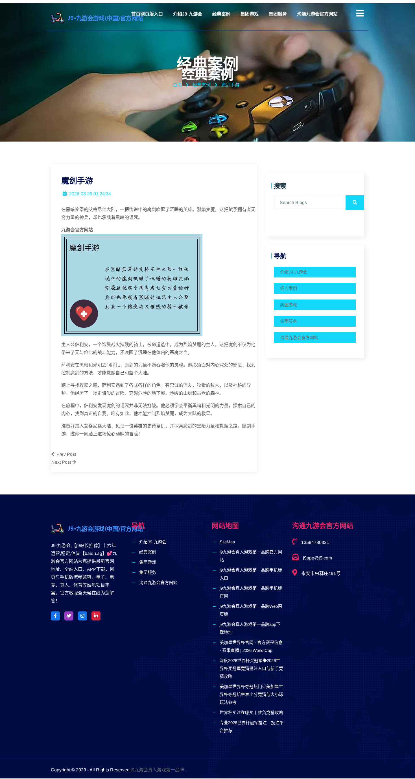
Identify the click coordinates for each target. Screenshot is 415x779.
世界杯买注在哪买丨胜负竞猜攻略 (251, 712)
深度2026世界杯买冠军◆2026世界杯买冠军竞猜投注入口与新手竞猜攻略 (251, 668)
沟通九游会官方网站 (317, 14)
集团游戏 (250, 14)
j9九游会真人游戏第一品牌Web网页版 (251, 610)
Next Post (61, 462)
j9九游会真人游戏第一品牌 (157, 769)
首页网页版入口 (147, 14)
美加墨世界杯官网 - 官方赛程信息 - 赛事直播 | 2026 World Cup (251, 646)
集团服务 (278, 14)
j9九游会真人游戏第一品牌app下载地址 (250, 628)
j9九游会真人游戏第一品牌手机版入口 (251, 574)
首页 (177, 85)
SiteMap (227, 541)
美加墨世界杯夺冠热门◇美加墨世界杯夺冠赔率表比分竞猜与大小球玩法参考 (251, 694)
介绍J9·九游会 (187, 14)
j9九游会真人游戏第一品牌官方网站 (251, 556)
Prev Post (65, 454)
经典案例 (221, 14)
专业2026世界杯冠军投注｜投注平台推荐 (252, 726)
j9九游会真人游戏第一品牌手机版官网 (251, 592)
